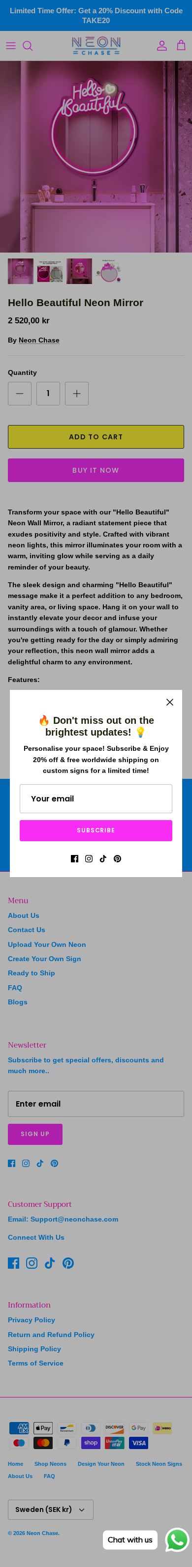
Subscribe (96, 830)
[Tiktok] (103, 858)
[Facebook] (74, 858)
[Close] (170, 702)
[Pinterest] (117, 858)
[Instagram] (89, 858)
